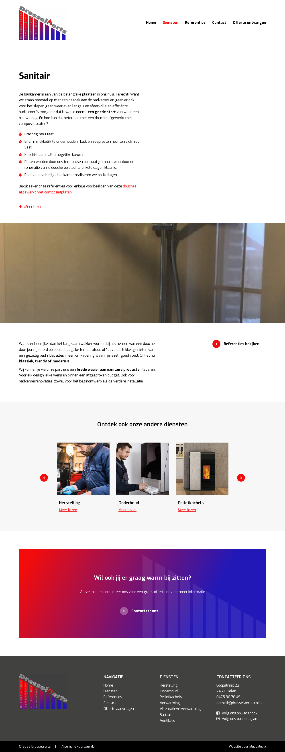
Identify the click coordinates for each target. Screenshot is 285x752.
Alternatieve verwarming (180, 708)
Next (241, 478)
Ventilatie (167, 720)
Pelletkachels (171, 697)
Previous (44, 478)
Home (151, 22)
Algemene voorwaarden (78, 746)
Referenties (195, 22)
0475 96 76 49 (228, 697)
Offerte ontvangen (249, 22)
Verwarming (170, 703)
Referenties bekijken (241, 343)
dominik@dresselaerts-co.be (239, 703)
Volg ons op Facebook (239, 713)
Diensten (170, 22)
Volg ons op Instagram (240, 718)
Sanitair (166, 714)
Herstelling (169, 685)
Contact (219, 22)
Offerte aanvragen (119, 708)
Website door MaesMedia (247, 746)
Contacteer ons (144, 611)
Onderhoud (169, 691)
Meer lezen (33, 206)
